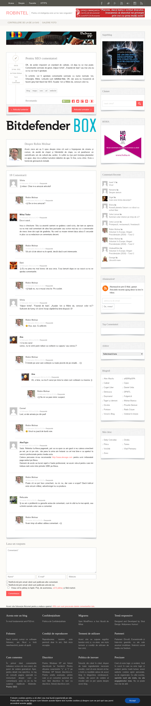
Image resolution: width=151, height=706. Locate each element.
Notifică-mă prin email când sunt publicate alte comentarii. (33, 582)
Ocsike (107, 405)
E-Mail (86, 101)
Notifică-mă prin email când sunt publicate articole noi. (32, 585)
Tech (16, 77)
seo (41, 91)
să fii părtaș (58, 588)
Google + (115, 3)
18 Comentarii (16, 81)
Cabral (106, 383)
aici (60, 642)
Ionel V (112, 182)
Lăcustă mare (115, 260)
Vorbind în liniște (131, 414)
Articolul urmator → (83, 109)
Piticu (106, 444)
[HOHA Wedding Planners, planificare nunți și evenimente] (122, 158)
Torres (126, 444)
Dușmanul (108, 396)
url (46, 91)
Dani (22, 263)
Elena (111, 205)
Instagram (135, 3)
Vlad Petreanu (130, 449)
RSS (141, 3)
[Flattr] (66, 101)
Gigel (111, 197)
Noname (112, 190)
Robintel (17, 12)
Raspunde (43, 183)
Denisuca (108, 392)
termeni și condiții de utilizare (91, 645)
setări (29, 703)
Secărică (61, 666)
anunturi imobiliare (122, 645)
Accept (132, 700)
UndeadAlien (114, 248)
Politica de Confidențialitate (54, 621)
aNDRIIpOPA (129, 378)
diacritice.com (63, 684)
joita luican (114, 214)
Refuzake (24, 497)
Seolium (126, 648)
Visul (111, 185)
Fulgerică (128, 396)
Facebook (101, 3)
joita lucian (114, 222)
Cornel (23, 408)
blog (28, 91)
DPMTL (127, 392)
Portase (107, 409)
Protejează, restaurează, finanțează (124, 224)
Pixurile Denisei (130, 405)
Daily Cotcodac (110, 440)
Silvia (22, 180)
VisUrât (107, 449)
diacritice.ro (67, 672)
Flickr (128, 3)
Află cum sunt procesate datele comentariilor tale (73, 606)
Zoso (106, 453)
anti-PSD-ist (29, 621)
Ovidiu (126, 440)
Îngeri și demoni (110, 401)
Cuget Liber (109, 387)
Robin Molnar (32, 197)
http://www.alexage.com (62, 457)
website (53, 91)
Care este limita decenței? (120, 200)
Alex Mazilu (109, 378)
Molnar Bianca (130, 401)
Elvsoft (127, 639)
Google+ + (82, 101)
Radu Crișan (129, 409)
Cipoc (126, 383)
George (112, 257)
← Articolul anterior (19, 109)
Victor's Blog (109, 414)
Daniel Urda (129, 387)
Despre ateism (115, 192)
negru (34, 91)
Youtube (121, 3)
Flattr (92, 101)
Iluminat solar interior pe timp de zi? (124, 217)
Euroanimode (136, 639)
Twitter (108, 3)
